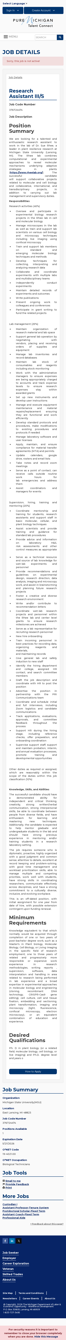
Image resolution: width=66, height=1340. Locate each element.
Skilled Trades (13, 1274)
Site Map (8, 1293)
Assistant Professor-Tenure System (26, 1207)
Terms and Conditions (31, 1293)
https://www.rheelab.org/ (26, 172)
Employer (9, 1258)
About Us (9, 1279)
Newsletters (10, 1298)
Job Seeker (11, 1252)
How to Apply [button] (33, 1071)
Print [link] (9, 1187)
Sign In (10, 10)
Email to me (13, 1180)
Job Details (15, 77)
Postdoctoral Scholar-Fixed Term (24, 1211)
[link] (33, 21)
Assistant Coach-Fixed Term (21, 1214)
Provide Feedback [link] (17, 1184)
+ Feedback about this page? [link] (46, 1224)
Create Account (41, 10)
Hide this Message (46, 1336)
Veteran (8, 1268)
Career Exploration (16, 1263)
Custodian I (10, 1204)
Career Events (31, 1298)
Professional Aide (14, 1217)
